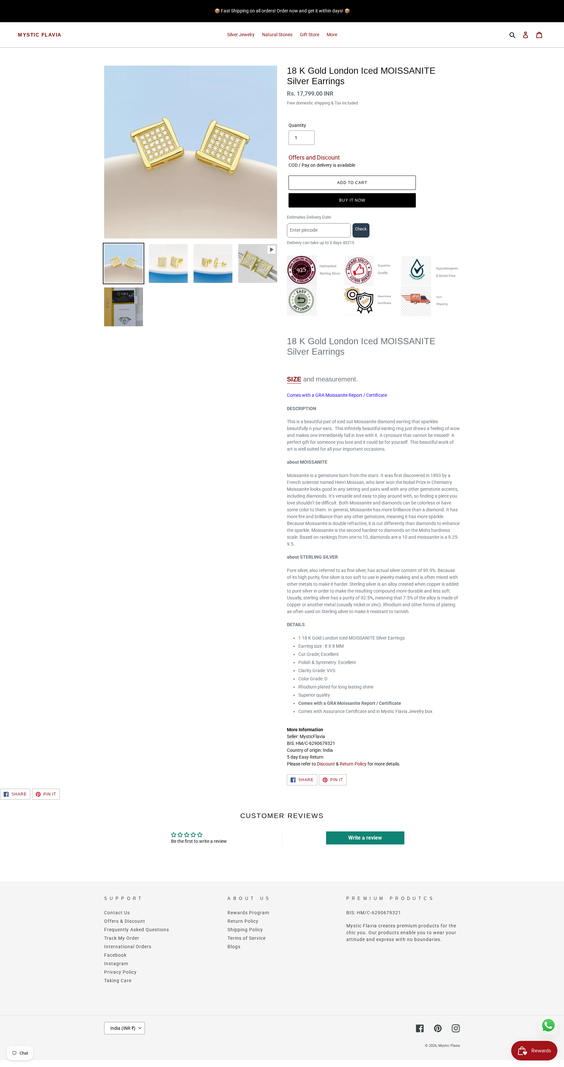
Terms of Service (246, 938)
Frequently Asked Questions (136, 929)
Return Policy (353, 763)
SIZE (294, 379)
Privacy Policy (120, 972)
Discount (326, 763)
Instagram (116, 963)
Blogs (234, 946)
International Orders (127, 946)
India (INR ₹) (122, 1028)
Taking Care (118, 980)
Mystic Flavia (40, 35)
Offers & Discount (124, 921)
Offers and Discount (314, 157)
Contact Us (117, 912)
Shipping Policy (245, 929)
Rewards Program (248, 912)
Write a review (365, 838)
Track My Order (121, 938)
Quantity (297, 125)
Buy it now (352, 200)
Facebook (115, 955)
